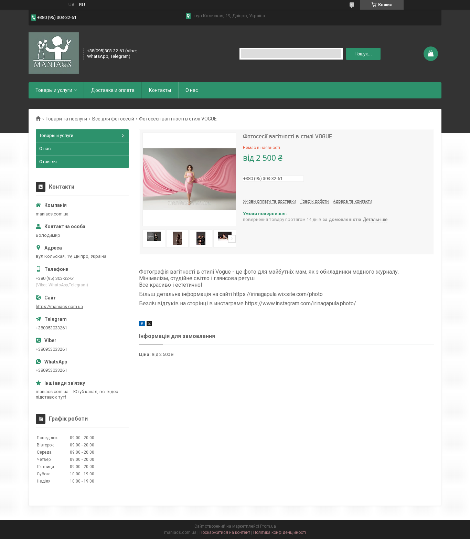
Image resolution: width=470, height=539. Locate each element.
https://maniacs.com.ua (59, 306)
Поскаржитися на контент (225, 532)
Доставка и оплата (113, 90)
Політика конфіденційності (279, 532)
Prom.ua (268, 526)
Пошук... (363, 53)
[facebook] (142, 324)
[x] (149, 324)
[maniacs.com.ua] (54, 53)
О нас (191, 90)
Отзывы (48, 161)
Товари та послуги (66, 118)
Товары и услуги (53, 90)
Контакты (160, 90)
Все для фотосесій (113, 118)
